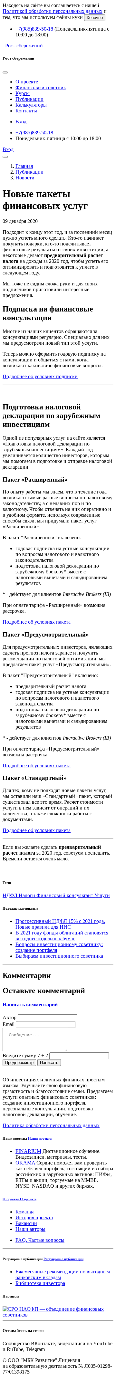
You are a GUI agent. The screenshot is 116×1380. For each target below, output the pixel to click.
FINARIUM (28, 1151)
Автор (9, 1017)
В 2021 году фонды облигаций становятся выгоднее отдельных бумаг (61, 935)
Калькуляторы (31, 105)
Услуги (102, 895)
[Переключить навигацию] (5, 157)
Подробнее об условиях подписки (40, 376)
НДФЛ (11, 895)
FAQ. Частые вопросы (39, 1240)
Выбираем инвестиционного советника (59, 956)
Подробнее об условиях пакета (37, 622)
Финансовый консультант (65, 895)
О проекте (26, 81)
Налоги (27, 895)
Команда (24, 1211)
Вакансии (26, 1223)
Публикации (29, 99)
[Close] (5, 72)
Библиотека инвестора (40, 1283)
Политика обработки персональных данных (51, 1125)
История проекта (34, 1217)
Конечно (95, 17)
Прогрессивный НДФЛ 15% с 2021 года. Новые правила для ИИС (60, 924)
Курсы (22, 93)
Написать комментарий (30, 1004)
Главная (24, 166)
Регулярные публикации (63, 1259)
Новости (24, 177)
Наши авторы (30, 1229)
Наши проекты (40, 1138)
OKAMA (25, 1162)
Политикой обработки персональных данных (52, 11)
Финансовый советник (40, 87)
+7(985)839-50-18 (34, 29)
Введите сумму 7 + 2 (25, 1055)
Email (9, 1024)
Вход (20, 121)
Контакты (26, 110)
